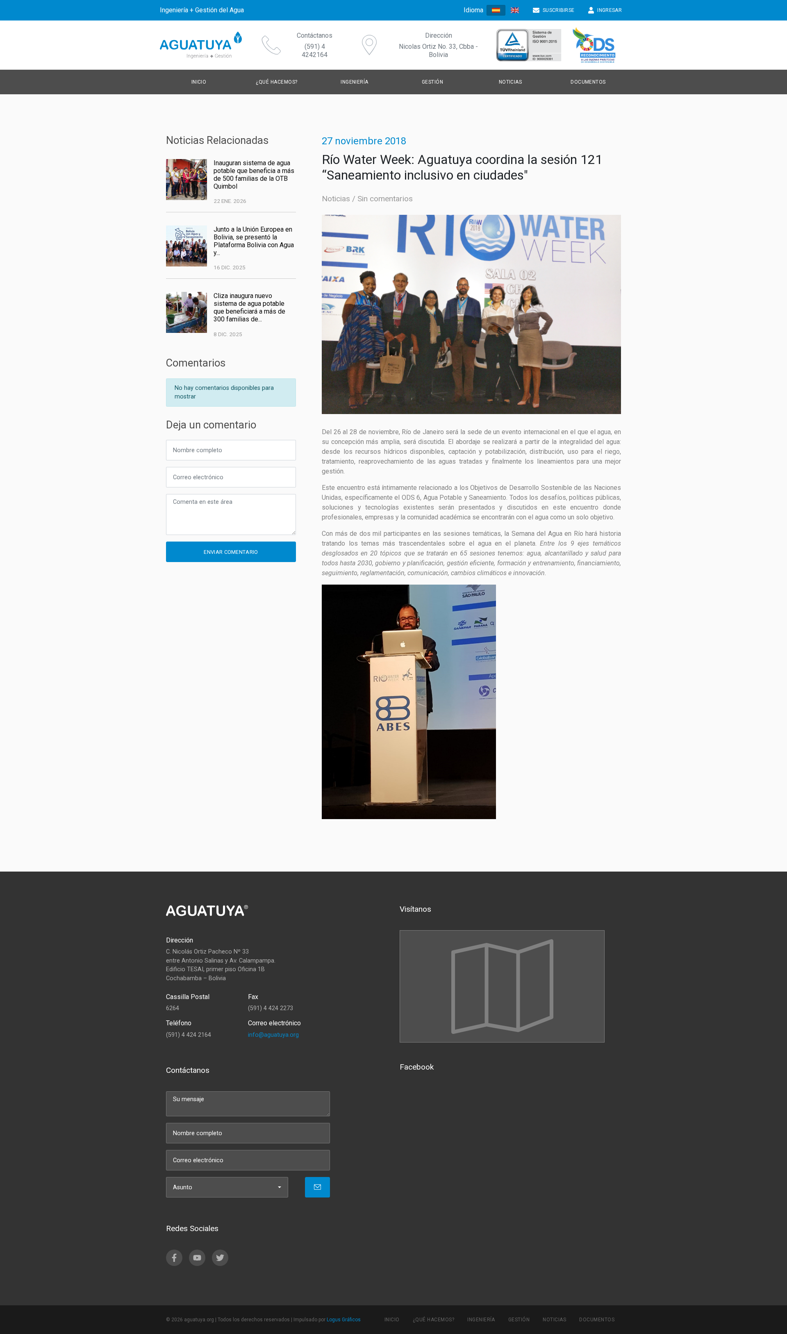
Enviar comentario (231, 552)
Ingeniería (481, 1320)
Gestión (519, 1320)
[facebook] (174, 1258)
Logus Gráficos (344, 1320)
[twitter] (220, 1258)
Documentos (588, 82)
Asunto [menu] (182, 1187)
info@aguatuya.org (273, 1034)
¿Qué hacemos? (276, 82)
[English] (514, 10)
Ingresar (609, 10)
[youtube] (197, 1258)
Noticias (336, 198)
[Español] (496, 10)
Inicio (199, 82)
